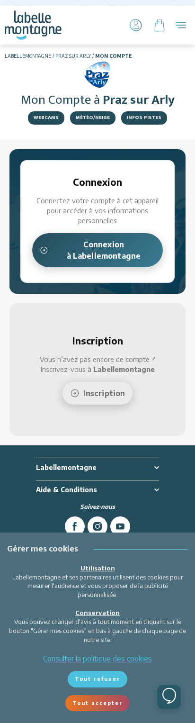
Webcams (46, 117)
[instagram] (97, 526)
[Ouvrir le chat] (169, 697)
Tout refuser (97, 679)
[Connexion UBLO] (9, 716)
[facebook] (75, 526)
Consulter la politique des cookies (97, 658)
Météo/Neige (93, 117)
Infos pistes (144, 117)
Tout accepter (97, 703)
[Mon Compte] (135, 25)
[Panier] (159, 25)
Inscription (104, 393)
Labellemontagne (28, 56)
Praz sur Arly (73, 56)
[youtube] (120, 526)
